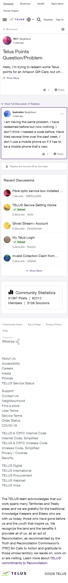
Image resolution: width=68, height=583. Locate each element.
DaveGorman (34, 228)
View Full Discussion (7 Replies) (22, 103)
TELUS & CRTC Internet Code (24, 433)
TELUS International (16, 470)
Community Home (12, 324)
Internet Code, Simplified (20, 438)
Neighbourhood (13, 401)
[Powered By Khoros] (34, 341)
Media (6, 373)
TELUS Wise (11, 485)
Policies (7, 378)
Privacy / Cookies (15, 453)
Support (8, 391)
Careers (7, 368)
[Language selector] (30, 19)
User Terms (10, 410)
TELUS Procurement (17, 475)
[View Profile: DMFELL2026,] (7, 193)
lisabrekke (18, 112)
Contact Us (10, 396)
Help (5, 330)
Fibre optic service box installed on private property (37, 191)
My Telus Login (23, 237)
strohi (30, 214)
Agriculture (57, 3)
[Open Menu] (63, 29)
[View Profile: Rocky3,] (7, 239)
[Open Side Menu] (5, 19)
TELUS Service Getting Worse (34, 205)
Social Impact (11, 10)
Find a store (10, 406)
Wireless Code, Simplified (20, 448)
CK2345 (31, 260)
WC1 (16, 38)
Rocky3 (31, 246)
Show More (12, 77)
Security (8, 458)
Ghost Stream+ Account (30, 223)
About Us (9, 358)
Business (25, 3)
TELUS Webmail (13, 480)
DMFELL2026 (33, 195)
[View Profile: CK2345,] (7, 258)
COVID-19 (9, 425)
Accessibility (11, 363)
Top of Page (34, 324)
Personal (8, 3)
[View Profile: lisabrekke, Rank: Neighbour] (7, 113)
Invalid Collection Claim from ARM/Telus (33, 256)
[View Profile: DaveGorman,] (7, 225)
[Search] (39, 20)
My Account (11, 29)
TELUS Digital (12, 465)
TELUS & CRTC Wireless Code (24, 443)
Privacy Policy (54, 324)
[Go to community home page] (17, 19)
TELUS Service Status (18, 383)
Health (40, 3)
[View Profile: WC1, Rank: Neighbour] (7, 40)
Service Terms (12, 415)
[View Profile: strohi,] (7, 207)
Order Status (11, 420)
